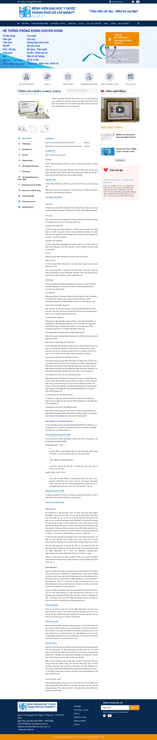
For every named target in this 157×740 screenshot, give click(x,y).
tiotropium (52, 553)
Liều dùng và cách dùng (30, 166)
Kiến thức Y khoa (112, 127)
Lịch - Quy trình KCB (94, 23)
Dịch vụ (81, 23)
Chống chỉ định (27, 160)
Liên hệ (113, 23)
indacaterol (65, 574)
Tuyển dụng (72, 23)
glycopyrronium (64, 513)
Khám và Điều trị (80, 721)
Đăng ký (134, 708)
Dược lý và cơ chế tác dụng (31, 190)
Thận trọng (26, 171)
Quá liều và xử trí (28, 207)
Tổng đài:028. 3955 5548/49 (121, 36)
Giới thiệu (25, 23)
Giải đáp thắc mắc (121, 59)
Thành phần (26, 144)
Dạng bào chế (27, 149)
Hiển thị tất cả (27, 138)
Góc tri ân (116, 170)
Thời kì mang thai (28, 196)
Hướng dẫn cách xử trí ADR (31, 185)
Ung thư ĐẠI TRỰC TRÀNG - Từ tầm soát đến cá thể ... (126, 150)
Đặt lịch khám (123, 23)
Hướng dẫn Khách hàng (39, 23)
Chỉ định (25, 155)
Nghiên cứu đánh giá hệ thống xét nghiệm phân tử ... (127, 136)
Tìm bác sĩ (118, 53)
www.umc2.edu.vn (26, 729)
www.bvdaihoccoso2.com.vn (38, 726)
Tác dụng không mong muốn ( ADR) (28, 178)
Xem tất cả (120, 160)
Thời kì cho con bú (28, 201)
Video (106, 23)
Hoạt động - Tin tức (58, 23)
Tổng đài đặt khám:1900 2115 (123, 42)
